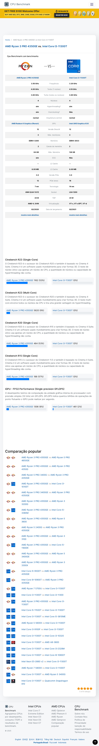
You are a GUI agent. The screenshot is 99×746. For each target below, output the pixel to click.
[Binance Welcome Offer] (61, 11)
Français (73, 739)
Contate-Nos (81, 716)
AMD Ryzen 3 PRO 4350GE (21, 46)
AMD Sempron (58, 719)
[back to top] (95, 742)
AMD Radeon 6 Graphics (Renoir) (25, 123)
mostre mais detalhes (30, 215)
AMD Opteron (58, 710)
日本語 (25, 739)
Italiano (82, 739)
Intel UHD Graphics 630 (79, 123)
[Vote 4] (87, 688)
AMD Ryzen (57, 716)
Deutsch (57, 739)
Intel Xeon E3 (34, 716)
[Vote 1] (78, 688)
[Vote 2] (81, 688)
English (18, 739)
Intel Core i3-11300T (54, 46)
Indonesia (62, 742)
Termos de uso (82, 732)
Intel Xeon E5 (34, 719)
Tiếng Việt (48, 739)
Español (65, 739)
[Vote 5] (91, 688)
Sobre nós (80, 713)
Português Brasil (41, 742)
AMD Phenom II (58, 713)
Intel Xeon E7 (34, 723)
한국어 (31, 739)
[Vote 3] (84, 688)
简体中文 (39, 739)
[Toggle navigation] (92, 4)
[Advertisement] (49, 26)
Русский (53, 742)
